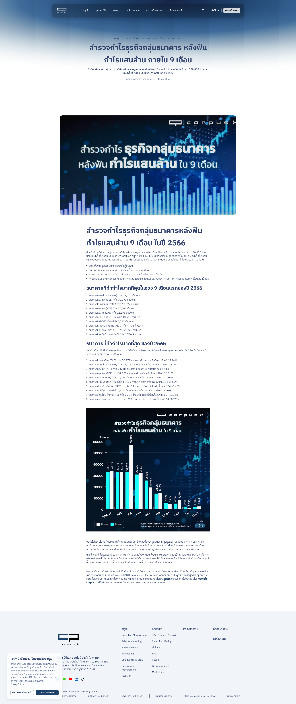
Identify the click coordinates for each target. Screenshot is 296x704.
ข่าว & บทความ (190, 629)
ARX (154, 654)
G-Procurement (160, 666)
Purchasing (127, 654)
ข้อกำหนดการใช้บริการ (66, 696)
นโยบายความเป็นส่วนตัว (99, 696)
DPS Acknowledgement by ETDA (199, 696)
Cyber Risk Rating (161, 641)
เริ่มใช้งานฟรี (219, 639)
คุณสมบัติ (157, 629)
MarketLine (158, 672)
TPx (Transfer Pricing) (164, 635)
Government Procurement (128, 668)
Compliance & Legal (132, 660)
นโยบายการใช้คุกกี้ (163, 696)
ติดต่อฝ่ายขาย (231, 10)
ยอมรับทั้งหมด (47, 692)
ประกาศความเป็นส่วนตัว (133, 696)
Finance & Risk (129, 648)
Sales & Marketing (131, 641)
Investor (126, 676)
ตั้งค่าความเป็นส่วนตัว (22, 692)
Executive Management (134, 635)
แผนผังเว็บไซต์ (233, 696)
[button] (204, 10)
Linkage (156, 648)
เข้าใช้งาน (215, 10)
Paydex (156, 660)
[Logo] (61, 10)
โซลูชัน (124, 629)
